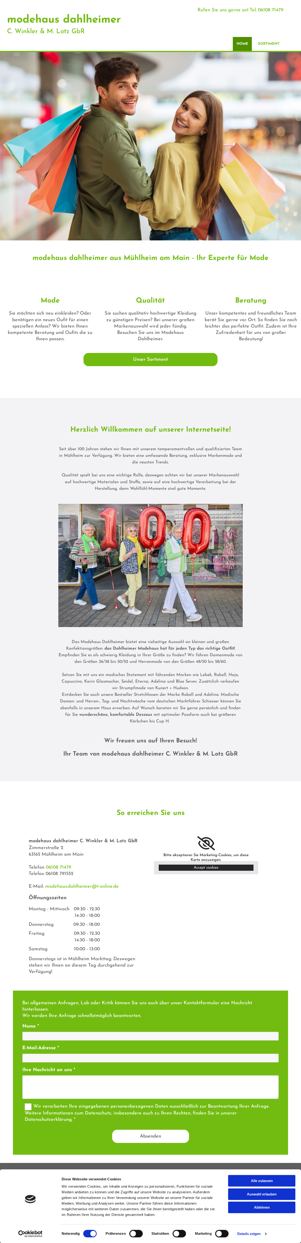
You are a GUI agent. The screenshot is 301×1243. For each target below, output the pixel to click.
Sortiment (269, 44)
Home (242, 44)
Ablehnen (262, 1207)
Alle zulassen (262, 1181)
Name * (30, 1026)
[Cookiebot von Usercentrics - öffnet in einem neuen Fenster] (30, 1233)
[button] (150, 359)
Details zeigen (249, 1234)
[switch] (136, 1233)
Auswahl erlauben (262, 1194)
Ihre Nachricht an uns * (48, 1070)
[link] (206, 843)
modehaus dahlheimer (64, 19)
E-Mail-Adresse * (40, 1048)
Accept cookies (206, 868)
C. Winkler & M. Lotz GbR (46, 31)
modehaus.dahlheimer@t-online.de (82, 886)
